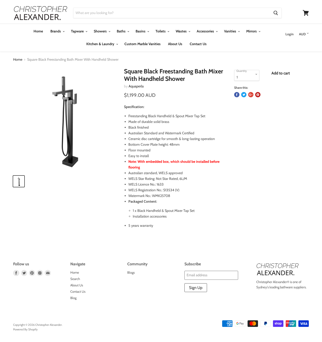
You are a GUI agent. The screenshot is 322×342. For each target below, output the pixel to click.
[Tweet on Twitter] (243, 94)
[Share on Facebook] (236, 94)
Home (38, 31)
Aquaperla (136, 86)
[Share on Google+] (250, 94)
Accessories (206, 31)
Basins (141, 31)
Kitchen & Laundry (100, 44)
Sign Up (195, 287)
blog (73, 298)
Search (75, 279)
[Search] (275, 13)
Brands (56, 31)
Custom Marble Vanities (142, 44)
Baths (121, 31)
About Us (175, 44)
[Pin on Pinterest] (257, 94)
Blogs (131, 273)
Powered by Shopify (25, 329)
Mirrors (252, 31)
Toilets (161, 31)
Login (289, 34)
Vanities (230, 31)
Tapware (78, 31)
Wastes (182, 31)
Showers (101, 31)
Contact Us (198, 44)
